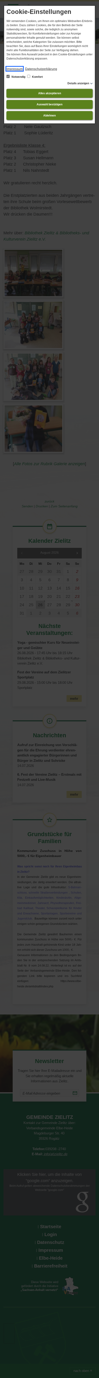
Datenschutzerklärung (41, 69)
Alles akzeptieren (49, 93)
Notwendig (18, 76)
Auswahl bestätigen (49, 104)
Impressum (14, 69)
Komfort (37, 76)
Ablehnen (49, 115)
